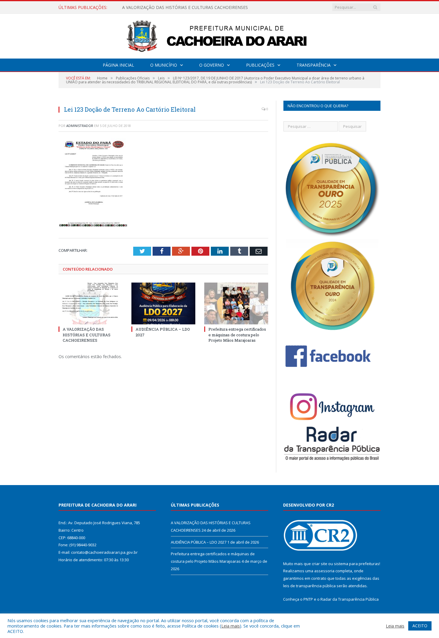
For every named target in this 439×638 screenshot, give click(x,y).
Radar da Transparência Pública (349, 599)
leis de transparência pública (309, 585)
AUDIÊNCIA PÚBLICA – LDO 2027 (155, 7)
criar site (319, 563)
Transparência (314, 65)
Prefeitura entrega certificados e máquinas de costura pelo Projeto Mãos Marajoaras (237, 334)
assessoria (324, 570)
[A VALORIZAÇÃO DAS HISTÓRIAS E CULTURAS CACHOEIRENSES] (90, 303)
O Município (163, 65)
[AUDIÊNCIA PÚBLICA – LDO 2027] (163, 303)
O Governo (211, 65)
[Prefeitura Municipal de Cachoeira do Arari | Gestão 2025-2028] (219, 34)
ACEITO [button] (419, 625)
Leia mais (230, 626)
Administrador (79, 125)
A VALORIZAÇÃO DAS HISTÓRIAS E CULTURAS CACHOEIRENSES (86, 334)
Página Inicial (118, 65)
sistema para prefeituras (356, 563)
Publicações (260, 65)
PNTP (308, 599)
